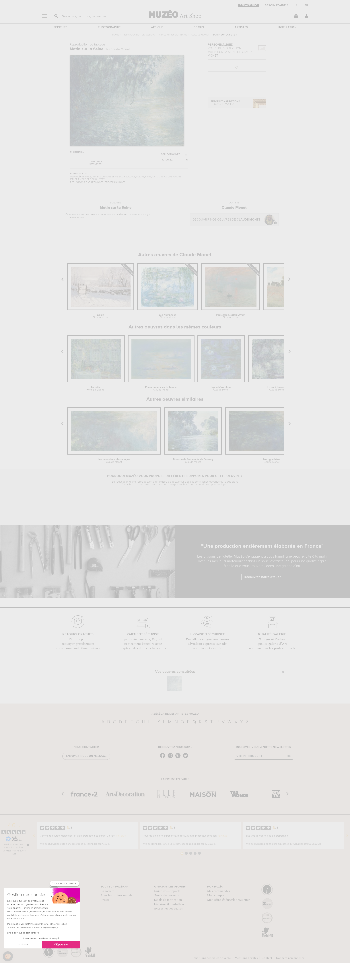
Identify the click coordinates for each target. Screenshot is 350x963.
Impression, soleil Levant (230, 316)
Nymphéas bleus (221, 388)
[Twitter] (186, 758)
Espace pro (248, 5)
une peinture (92, 214)
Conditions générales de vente (211, 958)
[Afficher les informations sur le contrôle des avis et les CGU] (28, 844)
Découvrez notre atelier (262, 577)
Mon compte (215, 895)
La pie (101, 316)
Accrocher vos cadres (168, 908)
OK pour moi (61, 944)
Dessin (199, 27)
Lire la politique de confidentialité (23, 933)
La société (107, 891)
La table (95, 388)
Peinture (60, 27)
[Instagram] (171, 758)
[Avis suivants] (347, 835)
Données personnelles (290, 958)
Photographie (109, 27)
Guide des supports (167, 891)
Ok (289, 756)
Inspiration (287, 27)
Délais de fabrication (168, 899)
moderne (121, 214)
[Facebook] (163, 758)
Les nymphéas (271, 460)
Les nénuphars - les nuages (114, 460)
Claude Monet (200, 35)
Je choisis (22, 944)
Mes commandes (218, 891)
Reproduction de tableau (139, 35)
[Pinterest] (179, 758)
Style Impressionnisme (173, 35)
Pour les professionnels (116, 895)
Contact (267, 958)
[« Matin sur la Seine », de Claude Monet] (174, 683)
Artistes (241, 27)
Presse (105, 899)
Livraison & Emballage (169, 904)
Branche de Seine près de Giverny (193, 460)
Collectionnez (170, 154)
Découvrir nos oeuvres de (226, 219)
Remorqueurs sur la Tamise (161, 388)
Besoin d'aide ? (276, 5)
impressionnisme (74, 217)
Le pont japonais (277, 388)
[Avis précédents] (34, 835)
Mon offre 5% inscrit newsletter (228, 899)
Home (115, 35)
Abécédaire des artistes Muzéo (175, 714)
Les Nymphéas (167, 316)
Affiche (157, 27)
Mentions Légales (246, 958)
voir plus (121, 836)
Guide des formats (166, 895)
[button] (8, 956)
